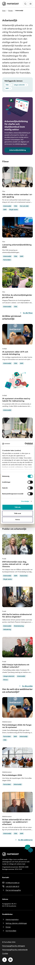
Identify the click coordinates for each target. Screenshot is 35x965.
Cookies (5, 953)
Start (4, 10)
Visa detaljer (25, 501)
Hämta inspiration (12, 919)
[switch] (30, 482)
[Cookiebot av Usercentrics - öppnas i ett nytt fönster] (25, 444)
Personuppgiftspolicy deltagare (13, 946)
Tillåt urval (17, 513)
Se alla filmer (28, 313)
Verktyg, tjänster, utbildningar (16, 923)
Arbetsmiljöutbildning (17, 150)
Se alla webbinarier (25, 840)
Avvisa (17, 519)
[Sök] (25, 4)
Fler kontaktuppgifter (13, 890)
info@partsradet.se (12, 883)
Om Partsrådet (11, 931)
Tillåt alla (17, 507)
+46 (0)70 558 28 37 (12, 886)
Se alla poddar (27, 686)
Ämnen (10, 10)
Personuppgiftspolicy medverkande (15, 950)
